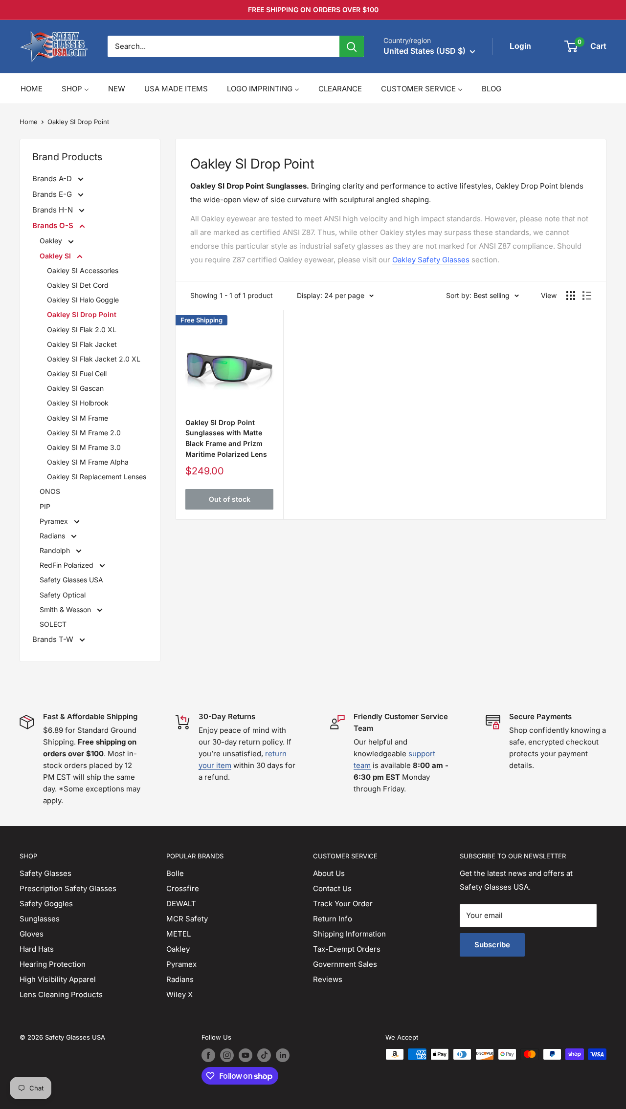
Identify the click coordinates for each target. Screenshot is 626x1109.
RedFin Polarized (67, 565)
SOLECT (53, 624)
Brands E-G (53, 194)
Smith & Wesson (66, 609)
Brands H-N (53, 209)
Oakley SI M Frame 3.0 (84, 447)
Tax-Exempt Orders (346, 949)
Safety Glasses (45, 873)
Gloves (32, 933)
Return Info (332, 918)
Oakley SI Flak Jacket (82, 344)
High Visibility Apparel (58, 979)
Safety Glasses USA (71, 580)
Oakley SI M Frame (77, 418)
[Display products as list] (586, 295)
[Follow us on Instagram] (227, 1055)
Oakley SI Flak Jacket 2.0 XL (93, 359)
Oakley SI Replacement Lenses (96, 476)
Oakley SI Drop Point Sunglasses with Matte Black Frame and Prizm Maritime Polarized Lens (226, 438)
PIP (45, 506)
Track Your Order (343, 903)
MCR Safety (187, 918)
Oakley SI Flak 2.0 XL (81, 329)
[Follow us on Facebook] (208, 1055)
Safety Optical (63, 595)
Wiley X (179, 994)
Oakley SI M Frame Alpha (88, 462)
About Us (329, 873)
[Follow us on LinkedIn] (283, 1055)
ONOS (50, 491)
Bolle (175, 873)
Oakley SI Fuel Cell (77, 373)
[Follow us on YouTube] (245, 1055)
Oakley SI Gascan (75, 388)
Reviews (327, 979)
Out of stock (229, 499)
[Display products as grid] (570, 295)
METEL (178, 933)
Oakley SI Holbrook (78, 403)
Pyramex (55, 521)
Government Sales (345, 964)
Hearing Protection (53, 964)
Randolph (56, 550)
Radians (53, 536)
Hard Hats (37, 949)
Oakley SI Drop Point (78, 122)
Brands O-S (53, 225)
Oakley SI (56, 256)
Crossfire (182, 888)
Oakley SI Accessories (82, 270)
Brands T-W (53, 639)
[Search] (351, 46)
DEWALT (181, 903)
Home (29, 122)
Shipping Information (349, 933)
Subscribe (492, 944)
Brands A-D (53, 178)
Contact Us (332, 888)
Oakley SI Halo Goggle (83, 300)
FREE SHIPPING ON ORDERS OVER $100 (313, 9)
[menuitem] (32, 89)
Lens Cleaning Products (61, 994)
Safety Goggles (46, 903)
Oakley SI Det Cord (78, 285)
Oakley (52, 240)
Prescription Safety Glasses (68, 888)
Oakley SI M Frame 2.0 (84, 432)
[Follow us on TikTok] (264, 1055)
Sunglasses (40, 918)
